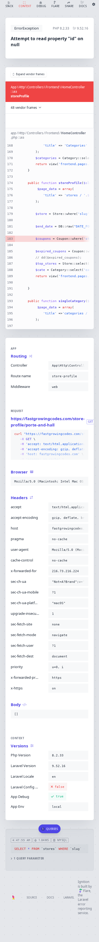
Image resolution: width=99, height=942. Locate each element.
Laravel (69, 897)
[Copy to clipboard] (83, 365)
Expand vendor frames (30, 74)
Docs (50, 897)
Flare (86, 891)
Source (32, 897)
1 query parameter (29, 858)
